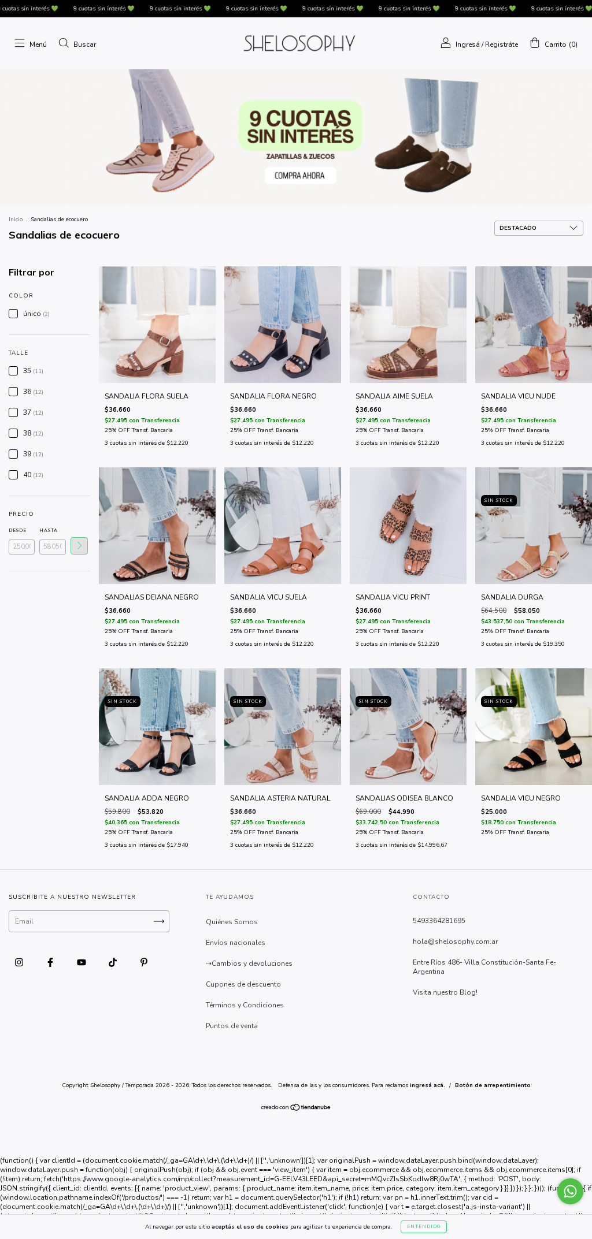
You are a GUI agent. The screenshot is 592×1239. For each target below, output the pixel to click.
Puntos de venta (232, 1025)
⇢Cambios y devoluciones (249, 963)
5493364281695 (439, 920)
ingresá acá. (427, 1085)
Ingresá (468, 44)
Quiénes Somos (232, 922)
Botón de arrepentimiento (493, 1085)
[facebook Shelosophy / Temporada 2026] (51, 963)
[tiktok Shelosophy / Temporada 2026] (113, 963)
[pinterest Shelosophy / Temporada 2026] (144, 963)
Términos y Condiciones (245, 1005)
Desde (18, 530)
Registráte (501, 44)
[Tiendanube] (296, 1109)
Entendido (424, 1226)
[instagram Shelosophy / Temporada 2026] (20, 963)
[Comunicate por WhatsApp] (570, 1191)
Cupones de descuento (243, 984)
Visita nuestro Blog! (445, 992)
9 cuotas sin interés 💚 (66, 9)
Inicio (16, 219)
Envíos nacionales (235, 942)
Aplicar (79, 546)
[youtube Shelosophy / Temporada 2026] (82, 963)
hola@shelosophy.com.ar (455, 941)
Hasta (48, 530)
